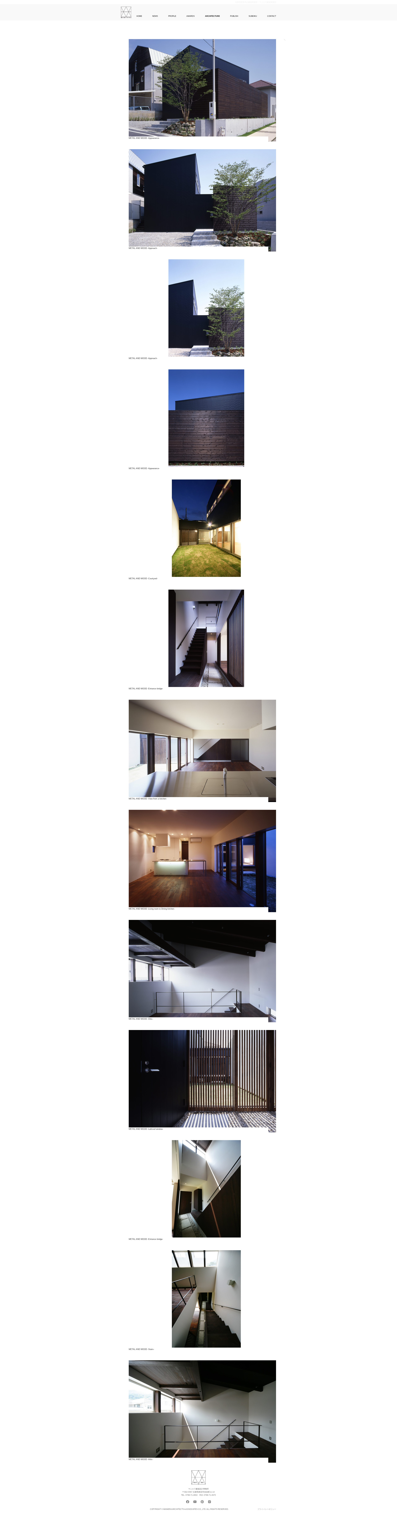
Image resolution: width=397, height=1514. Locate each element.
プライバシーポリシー (266, 1509)
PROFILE (172, 16)
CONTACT (271, 16)
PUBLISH (234, 16)
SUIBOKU (253, 16)
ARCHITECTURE (212, 16)
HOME (139, 16)
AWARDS (190, 16)
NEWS (155, 16)
